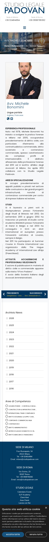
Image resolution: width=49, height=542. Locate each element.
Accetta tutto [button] (13, 534)
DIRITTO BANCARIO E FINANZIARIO (20, 435)
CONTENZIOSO (13, 424)
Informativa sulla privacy (12, 529)
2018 (11, 374)
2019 (11, 367)
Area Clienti (24, 500)
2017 (11, 381)
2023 (11, 339)
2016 (11, 388)
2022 (11, 346)
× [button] (46, 508)
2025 (11, 325)
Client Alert (24, 497)
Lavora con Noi (24, 503)
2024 (11, 332)
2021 (11, 353)
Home (7, 46)
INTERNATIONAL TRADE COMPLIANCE (21, 413)
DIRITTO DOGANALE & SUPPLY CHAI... (21, 417)
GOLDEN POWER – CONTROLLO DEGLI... (22, 406)
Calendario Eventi (24, 492)
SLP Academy (24, 495)
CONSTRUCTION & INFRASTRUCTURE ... (22, 409)
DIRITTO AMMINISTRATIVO (17, 427)
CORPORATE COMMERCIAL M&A (20, 420)
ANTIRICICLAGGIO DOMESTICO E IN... (21, 431)
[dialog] (24, 523)
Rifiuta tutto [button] (36, 534)
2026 (11, 318)
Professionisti (18, 46)
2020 (11, 360)
